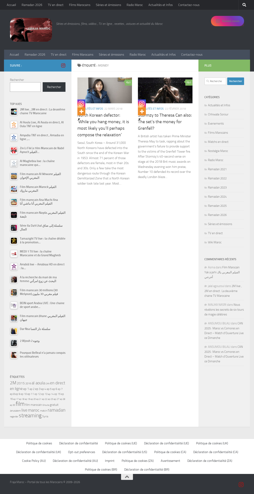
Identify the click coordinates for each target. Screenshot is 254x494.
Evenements (216, 123)
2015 (21, 383)
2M (13, 383)
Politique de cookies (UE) (121, 443)
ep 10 (24, 393)
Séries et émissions (108, 5)
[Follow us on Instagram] (63, 65)
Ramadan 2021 (217, 169)
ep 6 (54, 389)
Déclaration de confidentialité (78, 443)
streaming (30, 415)
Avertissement (170, 461)
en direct (57, 383)
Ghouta (45, 405)
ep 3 (37, 389)
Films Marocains (79, 5)
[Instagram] (81, 103)
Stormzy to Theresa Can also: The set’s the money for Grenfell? (165, 122)
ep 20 (33, 399)
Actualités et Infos (160, 5)
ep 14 (51, 394)
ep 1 (26, 389)
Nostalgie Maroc (218, 151)
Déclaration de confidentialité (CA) (215, 452)
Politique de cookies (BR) (101, 469)
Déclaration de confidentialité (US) (124, 452)
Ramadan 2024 (217, 196)
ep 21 (38, 399)
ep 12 (38, 393)
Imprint (109, 461)
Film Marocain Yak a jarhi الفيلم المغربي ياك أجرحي (222, 272)
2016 (28, 383)
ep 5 (49, 389)
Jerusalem (15, 410)
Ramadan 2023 (217, 187)
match (43, 410)
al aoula (38, 383)
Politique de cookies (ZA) (138, 461)
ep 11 (30, 393)
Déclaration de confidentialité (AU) (75, 461)
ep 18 (21, 399)
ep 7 (60, 389)
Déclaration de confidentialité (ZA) (209, 461)
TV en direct (56, 5)
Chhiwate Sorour (218, 114)
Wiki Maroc (214, 242)
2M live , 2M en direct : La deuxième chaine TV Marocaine (223, 291)
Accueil (11, 5)
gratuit (54, 405)
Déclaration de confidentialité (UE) (166, 443)
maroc (33, 410)
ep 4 (43, 389)
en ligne (16, 388)
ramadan (56, 410)
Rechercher (17, 80)
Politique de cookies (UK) (212, 443)
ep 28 (62, 399)
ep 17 (15, 399)
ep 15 (57, 393)
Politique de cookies (39, 443)
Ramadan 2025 (217, 206)
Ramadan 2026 (32, 5)
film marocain (33, 405)
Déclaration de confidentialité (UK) (38, 452)
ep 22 (44, 399)
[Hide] (79, 119)
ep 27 (56, 399)
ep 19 (27, 399)
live (24, 410)
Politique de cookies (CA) (170, 452)
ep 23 (50, 399)
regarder (14, 416)
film (20, 403)
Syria (45, 416)
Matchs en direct (218, 142)
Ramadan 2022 (217, 178)
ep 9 (17, 393)
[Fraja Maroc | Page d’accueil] (31, 30)
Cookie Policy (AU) (34, 461)
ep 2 (32, 389)
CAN (47, 383)
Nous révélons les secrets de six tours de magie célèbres (224, 309)
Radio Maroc (135, 5)
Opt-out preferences (81, 452)
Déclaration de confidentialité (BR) (146, 469)
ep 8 (12, 393)
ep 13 (44, 393)
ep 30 (12, 405)
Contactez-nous (188, 5)
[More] (81, 111)
